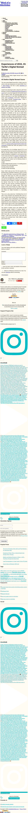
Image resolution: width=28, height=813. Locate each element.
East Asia (7, 26)
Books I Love (8, 38)
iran (18, 576)
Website (3, 264)
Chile (5, 572)
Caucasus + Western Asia (11, 24)
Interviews (7, 52)
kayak (21, 576)
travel (12, 581)
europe (5, 574)
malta (12, 578)
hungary (15, 576)
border (19, 570)
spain (7, 238)
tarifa (10, 238)
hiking (25, 574)
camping (22, 570)
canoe (2, 572)
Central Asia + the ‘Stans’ (11, 22)
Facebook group (17, 99)
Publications (8, 53)
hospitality (12, 576)
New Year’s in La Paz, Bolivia (8, 242)
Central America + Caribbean (12, 31)
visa (20, 581)
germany (19, 574)
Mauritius (15, 578)
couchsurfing (9, 572)
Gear (4, 39)
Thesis (7, 34)
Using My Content (9, 50)
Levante (16, 155)
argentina (8, 570)
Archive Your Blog (9, 58)
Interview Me (8, 47)
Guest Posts (8, 46)
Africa (6, 28)
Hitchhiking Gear (9, 40)
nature (22, 578)
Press (4, 51)
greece (23, 574)
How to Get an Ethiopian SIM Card (11, 564)
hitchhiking (4, 576)
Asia (11, 570)
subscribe (8, 272)
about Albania (6, 85)
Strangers (7, 57)
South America (9, 30)
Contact (5, 45)
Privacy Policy (24, 535)
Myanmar (19, 578)
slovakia (12, 579)
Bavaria (16, 570)
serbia (5, 579)
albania (4, 570)
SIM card (9, 579)
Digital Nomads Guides (11, 35)
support (19, 291)
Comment (3, 251)
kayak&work (4, 578)
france (9, 574)
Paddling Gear (8, 41)
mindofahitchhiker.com (13, 809)
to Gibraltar (10, 97)
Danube (5, 32)
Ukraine (18, 581)
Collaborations (9, 48)
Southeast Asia (9, 25)
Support (5, 54)
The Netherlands (8, 581)
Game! (4, 44)
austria (13, 570)
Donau (1, 574)
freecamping (13, 574)
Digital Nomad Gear (10, 43)
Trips (4, 20)
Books (4, 33)
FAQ (6, 19)
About (4, 18)
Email (2, 262)
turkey (15, 581)
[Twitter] (14, 223)
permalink (20, 238)
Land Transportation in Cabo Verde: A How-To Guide (15, 561)
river (24, 578)
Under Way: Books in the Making (13, 37)
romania (2, 579)
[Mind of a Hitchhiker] (9, 5)
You (4, 55)
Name (2, 261)
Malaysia (9, 578)
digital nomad (21, 572)
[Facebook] (9, 223)
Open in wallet (14, 308)
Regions (5, 21)
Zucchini (23, 581)
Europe (7, 27)
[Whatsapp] (3, 227)
